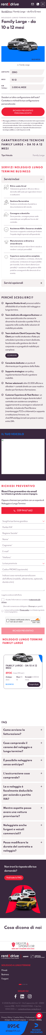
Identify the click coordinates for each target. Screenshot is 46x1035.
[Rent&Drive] (10, 956)
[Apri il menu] (43, 4)
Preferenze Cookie (32, 1017)
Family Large (24, 65)
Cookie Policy (19, 1017)
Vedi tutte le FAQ (13, 878)
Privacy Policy (6, 1017)
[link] (23, 456)
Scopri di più (12, 355)
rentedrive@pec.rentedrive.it (29, 1009)
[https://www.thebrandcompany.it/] (15, 1021)
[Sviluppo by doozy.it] (38, 1021)
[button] (23, 179)
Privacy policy (24, 610)
